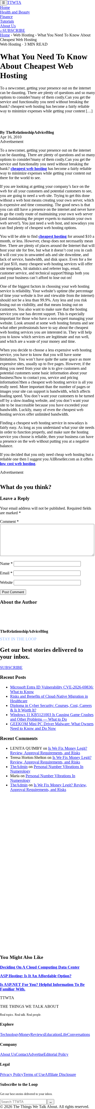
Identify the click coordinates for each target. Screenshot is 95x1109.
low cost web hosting (17, 463)
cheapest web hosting (29, 168)
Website (6, 582)
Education (52, 1034)
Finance (6, 17)
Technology (9, 1034)
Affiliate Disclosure (60, 1074)
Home (5, 7)
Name (6, 563)
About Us (8, 26)
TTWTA (14, 2)
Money (24, 1034)
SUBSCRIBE (14, 30)
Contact (22, 1054)
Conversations (78, 1034)
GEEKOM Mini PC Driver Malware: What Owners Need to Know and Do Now (51, 726)
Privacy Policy (11, 1074)
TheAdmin (19, 766)
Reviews (37, 1034)
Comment (9, 521)
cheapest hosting (53, 236)
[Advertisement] (38, 872)
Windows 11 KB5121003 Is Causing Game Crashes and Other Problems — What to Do (51, 716)
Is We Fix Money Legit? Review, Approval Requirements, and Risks (48, 750)
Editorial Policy (56, 1054)
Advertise (36, 1054)
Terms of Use (34, 1074)
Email (6, 573)
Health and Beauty (15, 12)
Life (64, 1034)
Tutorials (7, 21)
